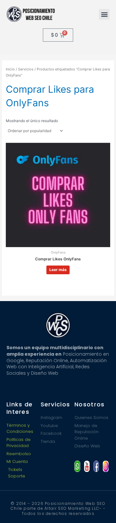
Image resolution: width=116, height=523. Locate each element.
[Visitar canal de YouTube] (87, 466)
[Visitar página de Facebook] (96, 466)
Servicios (26, 69)
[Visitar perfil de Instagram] (105, 466)
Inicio (10, 69)
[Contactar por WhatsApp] (77, 466)
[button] (104, 14)
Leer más (58, 269)
